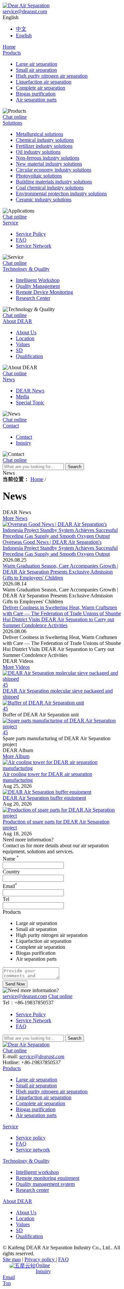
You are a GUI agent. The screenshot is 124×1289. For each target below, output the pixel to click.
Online (43, 1265)
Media (22, 396)
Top (7, 1283)
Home (9, 47)
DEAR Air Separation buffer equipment (44, 798)
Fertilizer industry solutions (44, 146)
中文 (21, 29)
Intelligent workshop (37, 1172)
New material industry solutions (49, 164)
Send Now (15, 984)
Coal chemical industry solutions (50, 187)
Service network (33, 1149)
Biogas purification (36, 94)
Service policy (31, 1138)
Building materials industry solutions (54, 181)
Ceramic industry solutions (43, 199)
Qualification (29, 356)
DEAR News (30, 390)
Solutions (12, 123)
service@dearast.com (25, 11)
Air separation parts (36, 99)
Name (11, 859)
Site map (12, 1259)
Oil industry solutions (38, 152)
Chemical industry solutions (45, 140)
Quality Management (38, 286)
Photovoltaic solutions (39, 176)
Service (10, 222)
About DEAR (17, 321)
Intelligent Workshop (38, 280)
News (9, 379)
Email (10, 886)
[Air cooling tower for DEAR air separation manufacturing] (62, 768)
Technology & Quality (26, 269)
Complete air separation (40, 88)
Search (74, 466)
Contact (11, 425)
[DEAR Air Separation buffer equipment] (47, 792)
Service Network (33, 246)
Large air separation (36, 64)
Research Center (33, 298)
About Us (26, 332)
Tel (6, 899)
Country (11, 871)
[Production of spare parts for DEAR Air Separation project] (62, 816)
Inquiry (23, 443)
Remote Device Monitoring (44, 292)
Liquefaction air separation (43, 82)
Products (12, 53)
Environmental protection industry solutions (61, 193)
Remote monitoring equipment (47, 1178)
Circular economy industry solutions (53, 170)
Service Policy (31, 234)
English (24, 35)
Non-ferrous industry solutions (47, 158)
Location (25, 338)
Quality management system (45, 1184)
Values (23, 344)
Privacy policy (40, 1259)
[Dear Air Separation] (26, 5)
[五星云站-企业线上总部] (22, 1266)
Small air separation (36, 70)
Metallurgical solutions (39, 134)
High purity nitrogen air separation (52, 76)
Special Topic (30, 402)
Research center (32, 1190)
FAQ (21, 240)
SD (19, 350)
